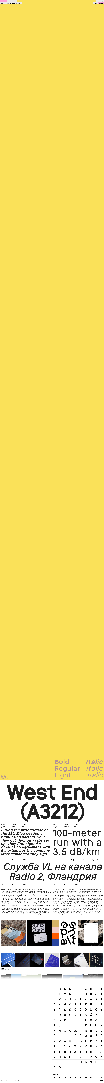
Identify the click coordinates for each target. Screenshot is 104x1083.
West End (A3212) (52, 802)
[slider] (1, 827)
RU (97, 1)
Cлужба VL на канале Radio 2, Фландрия (52, 872)
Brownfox (3, 1)
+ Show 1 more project (52, 980)
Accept (101, 1080)
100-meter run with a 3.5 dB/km (77, 842)
